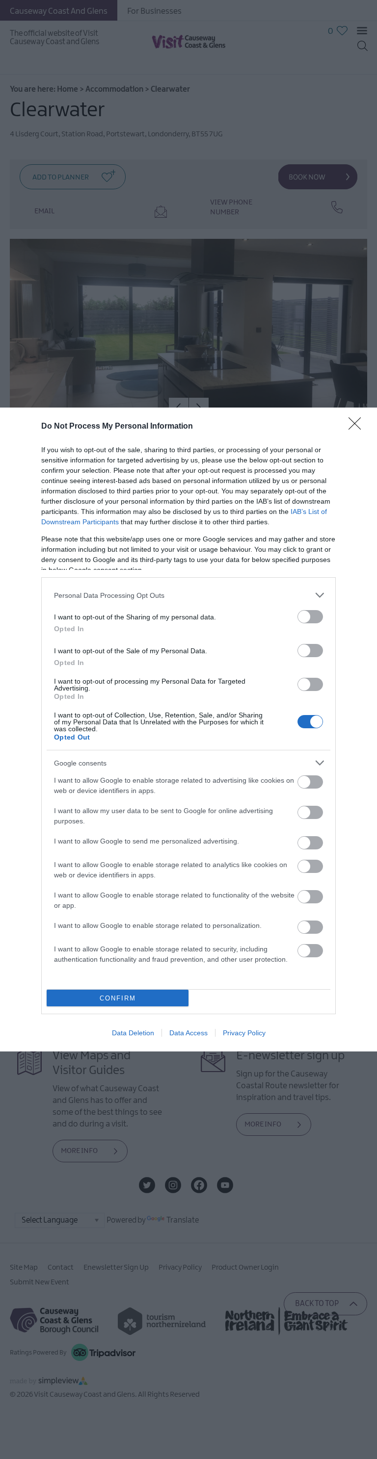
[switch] (310, 616)
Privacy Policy (244, 1033)
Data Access (188, 1033)
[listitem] (188, 595)
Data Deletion (133, 1033)
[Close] (358, 426)
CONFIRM (118, 998)
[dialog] (188, 729)
